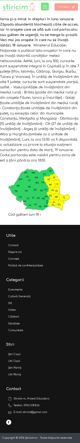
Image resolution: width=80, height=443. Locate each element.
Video (12, 309)
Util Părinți (14, 374)
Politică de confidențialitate (25, 265)
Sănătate (13, 323)
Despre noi (15, 252)
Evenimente (15, 289)
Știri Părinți (15, 367)
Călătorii (13, 316)
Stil (10, 303)
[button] (66, 7)
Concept (13, 258)
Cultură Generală (19, 296)
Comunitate (15, 330)
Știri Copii (14, 354)
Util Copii (14, 361)
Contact (13, 245)
